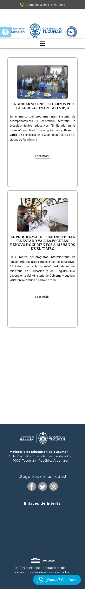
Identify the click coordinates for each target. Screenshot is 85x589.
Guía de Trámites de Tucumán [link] (42, 527)
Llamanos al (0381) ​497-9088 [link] (45, 5)
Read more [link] (30, 139)
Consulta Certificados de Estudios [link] (42, 535)
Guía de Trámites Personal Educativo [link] (42, 542)
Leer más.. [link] (42, 156)
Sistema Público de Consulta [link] (42, 520)
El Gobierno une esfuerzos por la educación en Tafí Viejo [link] (42, 106)
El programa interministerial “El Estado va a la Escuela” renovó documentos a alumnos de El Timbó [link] (42, 243)
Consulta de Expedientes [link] (42, 511)
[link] (5, 32)
